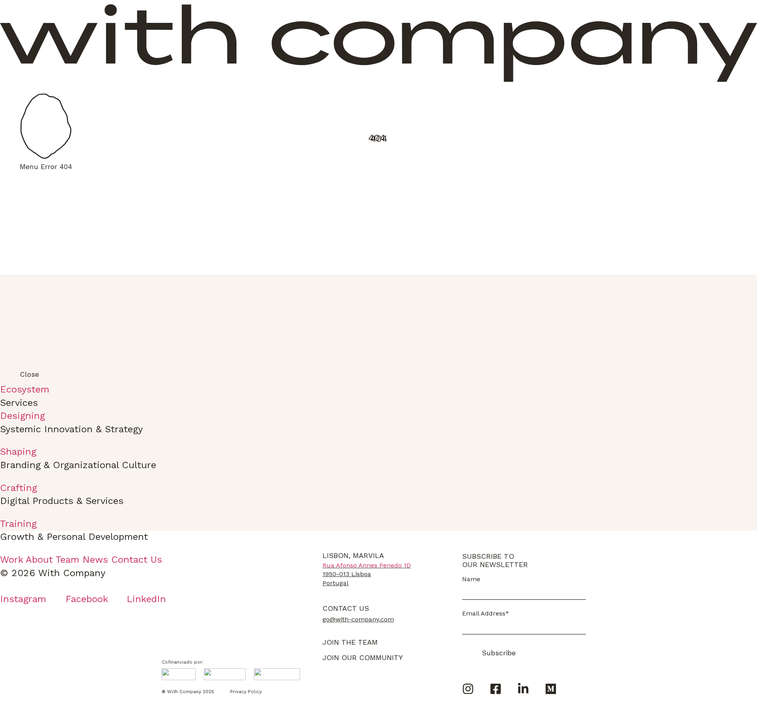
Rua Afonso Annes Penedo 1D (367, 565)
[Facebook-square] (496, 689)
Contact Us (346, 608)
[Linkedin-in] (523, 689)
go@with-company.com (358, 619)
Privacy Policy (246, 691)
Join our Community (363, 657)
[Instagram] (468, 689)
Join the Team (350, 642)
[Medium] (551, 689)
